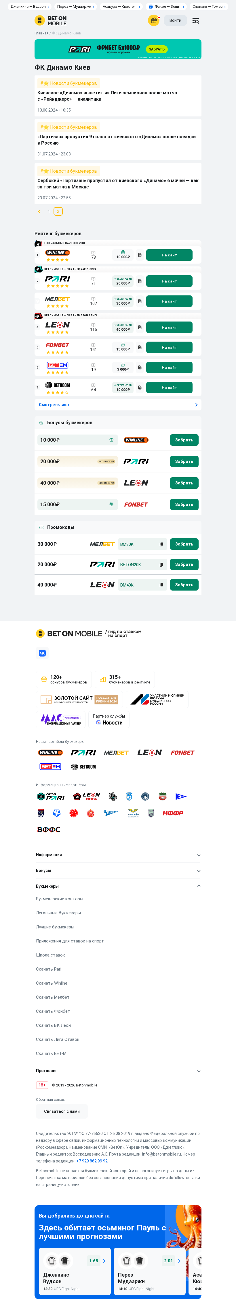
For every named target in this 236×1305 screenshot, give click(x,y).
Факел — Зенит (168, 6)
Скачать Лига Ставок (57, 1039)
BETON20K (130, 564)
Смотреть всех (54, 404)
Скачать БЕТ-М (51, 1053)
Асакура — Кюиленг (120, 6)
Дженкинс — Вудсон (28, 6)
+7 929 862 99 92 (92, 1161)
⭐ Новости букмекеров (70, 83)
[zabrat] (184, 544)
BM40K (127, 585)
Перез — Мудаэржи (74, 6)
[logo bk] (136, 440)
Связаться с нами (62, 1111)
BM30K (127, 544)
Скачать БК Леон (53, 1025)
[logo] (50, 20)
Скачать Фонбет (53, 1011)
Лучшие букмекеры (55, 927)
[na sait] (169, 255)
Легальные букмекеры (58, 913)
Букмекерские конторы (59, 898)
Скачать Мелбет (53, 997)
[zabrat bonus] (184, 440)
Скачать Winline (51, 983)
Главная (42, 33)
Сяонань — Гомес (207, 6)
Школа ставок (50, 955)
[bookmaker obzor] (140, 255)
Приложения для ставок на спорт (70, 941)
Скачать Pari (48, 969)
